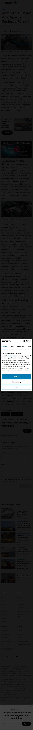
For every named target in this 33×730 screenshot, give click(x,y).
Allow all (16, 376)
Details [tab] (12, 346)
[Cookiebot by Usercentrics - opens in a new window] (23, 341)
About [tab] (29, 346)
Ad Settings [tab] (20, 346)
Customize (15, 382)
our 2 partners (11, 356)
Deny (16, 387)
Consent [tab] (4, 346)
